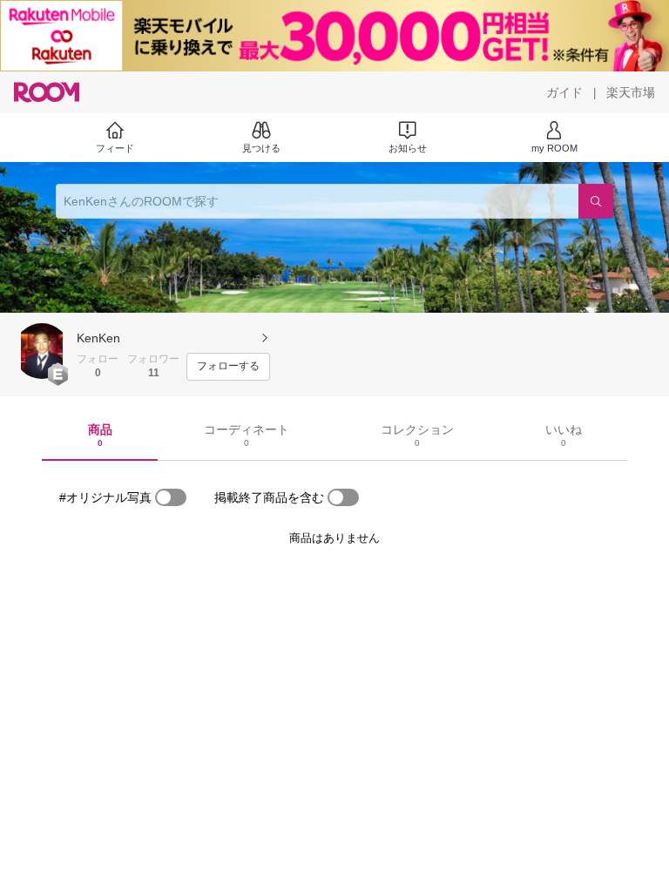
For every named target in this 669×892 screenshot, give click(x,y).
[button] (42, 351)
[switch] (170, 497)
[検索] (595, 201)
